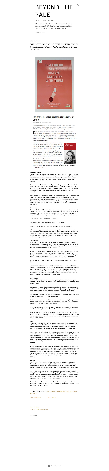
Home (37, 32)
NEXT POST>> (52, 397)
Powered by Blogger (56, 465)
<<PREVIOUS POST (35, 397)
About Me (43, 32)
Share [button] (31, 407)
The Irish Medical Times (42, 409)
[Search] (78, 4)
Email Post (36, 407)
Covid (35, 409)
